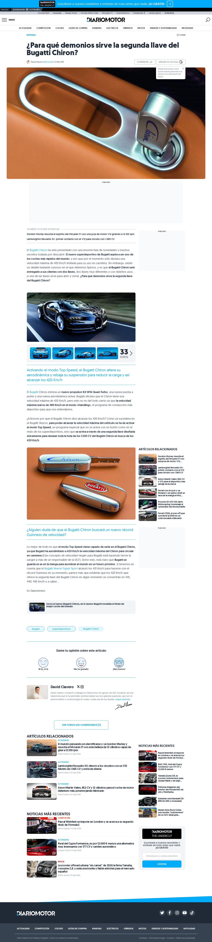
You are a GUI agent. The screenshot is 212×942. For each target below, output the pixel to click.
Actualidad (25, 28)
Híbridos (128, 28)
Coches (60, 28)
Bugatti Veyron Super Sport (61, 568)
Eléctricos (112, 28)
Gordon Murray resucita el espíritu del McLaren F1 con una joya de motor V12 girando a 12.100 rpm (80, 234)
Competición (43, 28)
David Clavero (36, 62)
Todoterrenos (122, 13)
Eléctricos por (19, 10)
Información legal (157, 938)
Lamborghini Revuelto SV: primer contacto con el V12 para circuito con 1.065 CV (71, 239)
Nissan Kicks (71, 13)
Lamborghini (155, 13)
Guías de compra (78, 28)
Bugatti (34, 392)
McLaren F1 (107, 13)
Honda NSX (43, 13)
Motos (141, 28)
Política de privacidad (185, 938)
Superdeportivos (61, 628)
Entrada (31, 35)
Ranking (96, 28)
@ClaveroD (48, 62)
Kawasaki (57, 13)
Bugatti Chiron (38, 250)
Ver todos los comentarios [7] (81, 725)
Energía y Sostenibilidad (163, 28)
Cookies (170, 938)
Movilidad (187, 28)
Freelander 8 (139, 13)
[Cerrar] (183, 68)
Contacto (143, 938)
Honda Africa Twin (89, 13)
